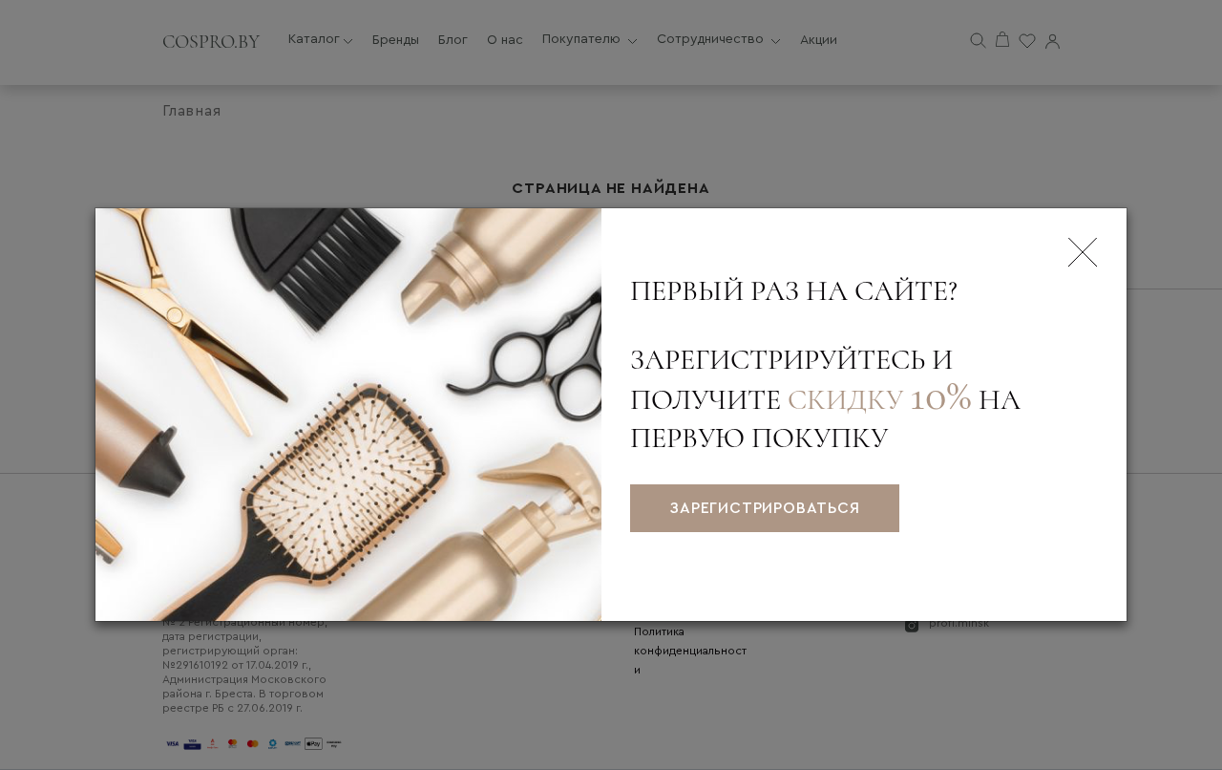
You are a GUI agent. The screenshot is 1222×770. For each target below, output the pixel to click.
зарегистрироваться (764, 508)
